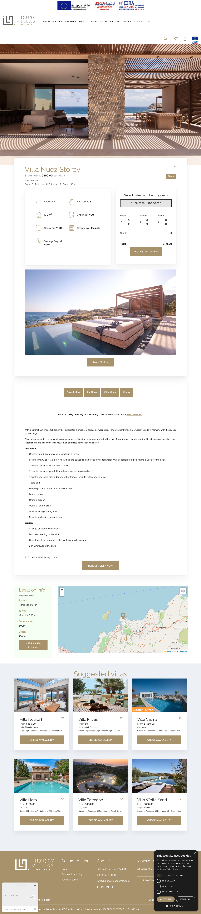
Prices (126, 392)
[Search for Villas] (166, 39)
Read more (177, 869)
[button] (128, 220)
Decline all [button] (186, 899)
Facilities (92, 392)
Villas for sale (99, 21)
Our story (114, 21)
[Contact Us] (185, 39)
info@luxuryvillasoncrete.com (113, 880)
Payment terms (70, 879)
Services (84, 21)
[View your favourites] (176, 39)
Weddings (71, 21)
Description (73, 392)
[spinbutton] (123, 222)
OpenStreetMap (181, 651)
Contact (126, 21)
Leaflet (169, 651)
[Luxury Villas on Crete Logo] (19, 20)
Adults (123, 215)
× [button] (195, 853)
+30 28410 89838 (107, 875)
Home (46, 21)
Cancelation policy (72, 874)
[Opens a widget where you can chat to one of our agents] (20, 897)
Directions (110, 392)
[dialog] (176, 880)
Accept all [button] (165, 899)
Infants (161, 215)
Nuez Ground (134, 414)
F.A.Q (64, 868)
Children (143, 215)
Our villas (57, 21)
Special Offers (141, 21)
